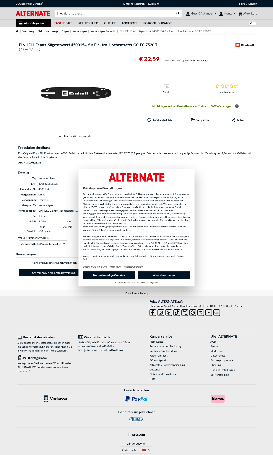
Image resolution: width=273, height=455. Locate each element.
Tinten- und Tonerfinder (163, 374)
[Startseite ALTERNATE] (33, 13)
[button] (201, 120)
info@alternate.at (88, 350)
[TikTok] (176, 311)
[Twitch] (216, 311)
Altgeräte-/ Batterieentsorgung (167, 364)
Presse (214, 346)
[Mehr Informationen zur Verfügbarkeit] (237, 106)
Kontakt (252, 3)
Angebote (129, 23)
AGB (213, 341)
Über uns (215, 364)
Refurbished (88, 23)
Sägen (65, 31)
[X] (184, 311)
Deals (63, 23)
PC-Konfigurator (157, 23)
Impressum (136, 434)
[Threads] (168, 311)
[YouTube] (208, 311)
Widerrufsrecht (159, 355)
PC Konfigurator (159, 360)
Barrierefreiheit (219, 374)
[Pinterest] (192, 311)
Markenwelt (217, 350)
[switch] (252, 23)
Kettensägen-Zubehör (103, 31)
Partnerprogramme (221, 360)
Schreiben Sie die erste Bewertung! (54, 272)
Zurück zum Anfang (136, 293)
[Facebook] (153, 311)
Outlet (110, 23)
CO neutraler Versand (29, 4)
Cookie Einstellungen (223, 369)
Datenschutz (217, 355)
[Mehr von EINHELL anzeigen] (244, 47)
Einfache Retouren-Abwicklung (141, 3)
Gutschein (155, 369)
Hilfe (242, 3)
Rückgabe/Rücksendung (163, 350)
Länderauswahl (136, 443)
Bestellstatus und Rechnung (165, 346)
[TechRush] (200, 311)
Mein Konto (156, 341)
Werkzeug (28, 31)
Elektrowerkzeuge (48, 31)
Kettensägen (79, 31)
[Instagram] (160, 311)
